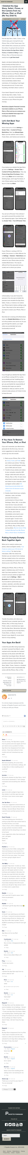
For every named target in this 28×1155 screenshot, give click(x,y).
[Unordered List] (13, 726)
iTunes (13, 461)
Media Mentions (16, 1151)
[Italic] (5, 726)
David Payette (7, 19)
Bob (12, 940)
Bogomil (13, 1048)
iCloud (8, 461)
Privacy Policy (6, 1152)
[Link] (18, 726)
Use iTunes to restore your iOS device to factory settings (13, 549)
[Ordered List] (11, 726)
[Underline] (7, 726)
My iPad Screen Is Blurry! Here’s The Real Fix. (21, 681)
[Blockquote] (15, 726)
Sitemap (23, 1151)
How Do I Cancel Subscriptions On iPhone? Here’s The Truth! (7, 683)
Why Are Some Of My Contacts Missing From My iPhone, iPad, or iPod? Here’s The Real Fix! (15, 530)
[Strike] (9, 726)
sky (12, 981)
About (4, 1151)
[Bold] (3, 726)
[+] (22, 726)
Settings (23, 19)
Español (18, 1152)
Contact (13, 1152)
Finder (19, 461)
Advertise (9, 1151)
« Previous (5, 1089)
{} (20, 726)
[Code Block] (16, 726)
